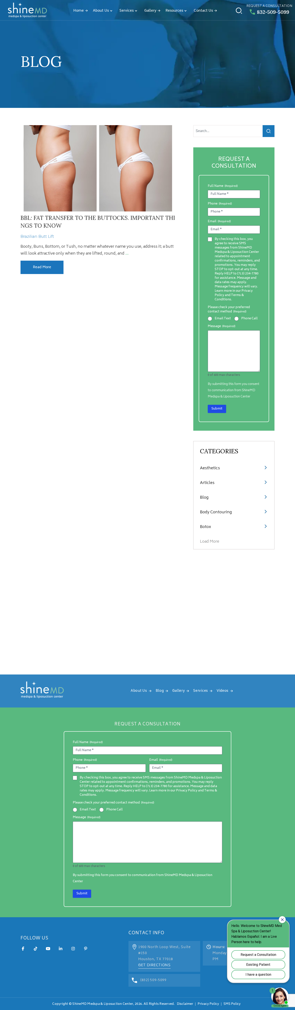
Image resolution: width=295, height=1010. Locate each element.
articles (207, 483)
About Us (101, 11)
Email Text (223, 319)
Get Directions (154, 965)
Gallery (150, 11)
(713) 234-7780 (248, 273)
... (126, 253)
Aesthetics (210, 468)
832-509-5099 (273, 12)
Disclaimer (185, 1004)
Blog (204, 497)
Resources (174, 11)
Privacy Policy (208, 1004)
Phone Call (249, 319)
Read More (42, 267)
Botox (205, 527)
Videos (222, 691)
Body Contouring (216, 512)
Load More (209, 541)
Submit (216, 408)
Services (126, 11)
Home (78, 11)
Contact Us (203, 11)
